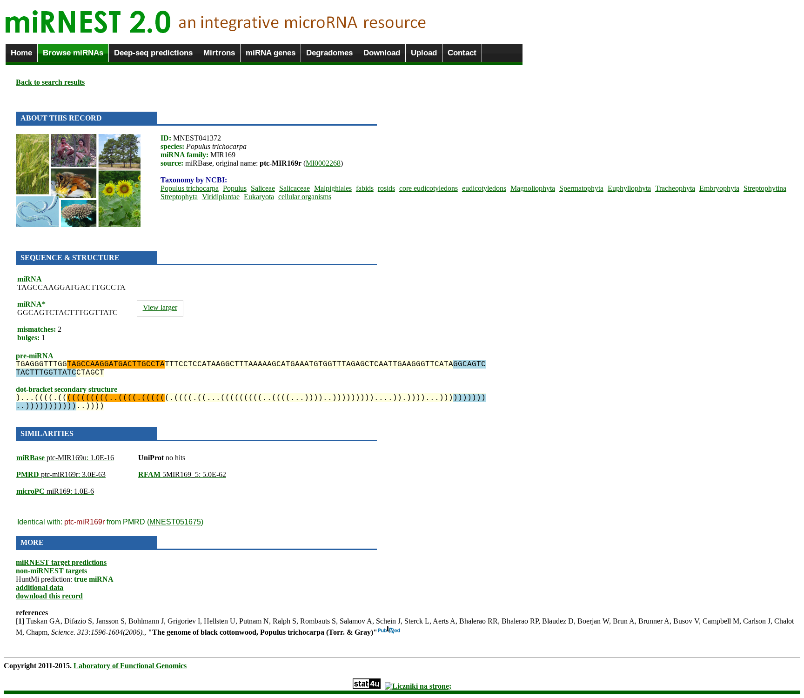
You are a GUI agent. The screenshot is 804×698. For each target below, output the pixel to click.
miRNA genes (270, 52)
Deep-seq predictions (153, 52)
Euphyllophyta (629, 188)
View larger (160, 307)
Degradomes (329, 52)
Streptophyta (179, 197)
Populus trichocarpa (190, 188)
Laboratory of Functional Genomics (130, 666)
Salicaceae (294, 188)
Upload (424, 52)
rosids (386, 188)
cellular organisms (304, 197)
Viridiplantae (221, 197)
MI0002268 (323, 163)
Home (21, 52)
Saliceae (263, 188)
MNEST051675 (175, 522)
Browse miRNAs (73, 52)
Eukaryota (259, 197)
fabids (365, 188)
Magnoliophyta (532, 188)
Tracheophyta (675, 188)
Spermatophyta (581, 188)
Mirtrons (219, 52)
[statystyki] (367, 686)
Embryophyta (719, 188)
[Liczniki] (418, 686)
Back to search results (50, 82)
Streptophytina (765, 188)
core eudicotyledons (428, 188)
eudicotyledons (484, 188)
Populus (235, 188)
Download (381, 52)
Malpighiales (333, 188)
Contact (462, 52)
